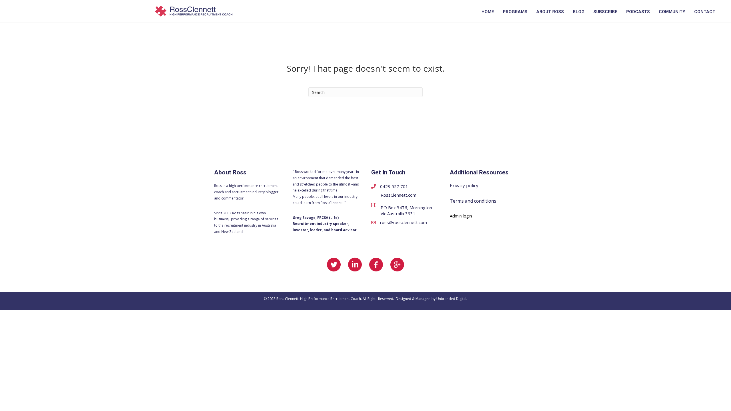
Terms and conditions (473, 201)
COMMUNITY (672, 11)
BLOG (579, 11)
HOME (487, 11)
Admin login (461, 216)
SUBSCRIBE (605, 11)
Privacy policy (464, 185)
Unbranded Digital (451, 298)
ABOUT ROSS (550, 11)
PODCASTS (638, 11)
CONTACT (704, 11)
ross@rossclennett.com (403, 222)
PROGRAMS (515, 11)
